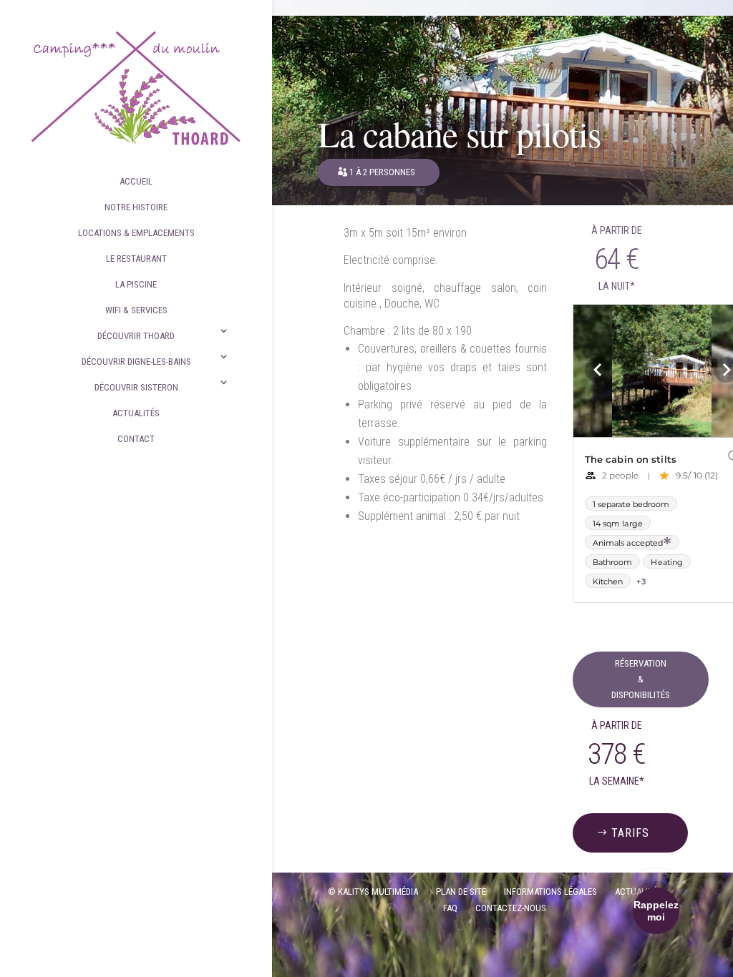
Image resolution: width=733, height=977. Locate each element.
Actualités (136, 413)
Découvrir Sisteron (136, 387)
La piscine (136, 284)
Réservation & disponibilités (640, 679)
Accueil (136, 181)
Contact (136, 438)
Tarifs (630, 833)
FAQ (450, 908)
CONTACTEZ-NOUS (510, 908)
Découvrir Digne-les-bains (136, 361)
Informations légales (550, 891)
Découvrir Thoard (136, 335)
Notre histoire (136, 207)
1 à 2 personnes (382, 172)
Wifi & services (136, 310)
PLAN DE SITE (461, 891)
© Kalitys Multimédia (373, 891)
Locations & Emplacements (136, 232)
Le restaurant (136, 258)
